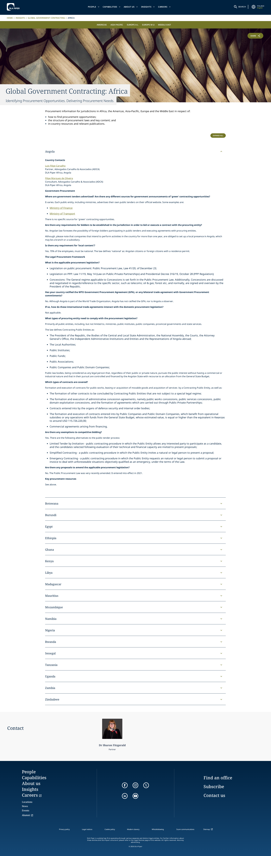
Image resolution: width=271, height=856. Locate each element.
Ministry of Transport (62, 213)
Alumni (26, 815)
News (25, 806)
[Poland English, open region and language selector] (253, 7)
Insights (146, 6)
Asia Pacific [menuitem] (117, 24)
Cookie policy (110, 829)
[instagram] (135, 785)
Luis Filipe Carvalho (55, 165)
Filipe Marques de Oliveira (59, 178)
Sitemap (206, 829)
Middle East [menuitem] (164, 24)
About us (129, 6)
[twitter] (146, 785)
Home (10, 18)
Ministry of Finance (61, 208)
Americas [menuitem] (102, 24)
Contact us (214, 795)
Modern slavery (133, 829)
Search (242, 6)
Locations (27, 801)
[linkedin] (125, 796)
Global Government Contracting (46, 18)
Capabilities (110, 6)
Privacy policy (64, 829)
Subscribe (214, 786)
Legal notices (87, 829)
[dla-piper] (14, 6)
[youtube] (135, 796)
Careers (162, 6)
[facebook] (125, 785)
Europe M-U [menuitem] (148, 24)
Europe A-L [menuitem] (132, 24)
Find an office (218, 778)
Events (25, 810)
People (92, 6)
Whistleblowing (158, 829)
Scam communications (185, 829)
